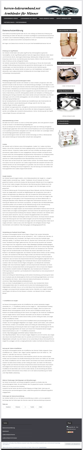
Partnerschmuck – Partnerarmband (15, 22)
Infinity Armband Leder (64, 18)
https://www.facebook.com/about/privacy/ (20, 281)
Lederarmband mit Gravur (28, 18)
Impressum (6, 431)
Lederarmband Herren (11, 18)
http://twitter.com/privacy (13, 373)
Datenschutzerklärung (9, 428)
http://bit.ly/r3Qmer (10, 335)
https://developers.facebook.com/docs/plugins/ (40, 244)
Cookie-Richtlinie (42, 447)
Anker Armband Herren (46, 18)
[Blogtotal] (70, 432)
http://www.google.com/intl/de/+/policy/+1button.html (22, 333)
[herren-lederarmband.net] (41, 6)
